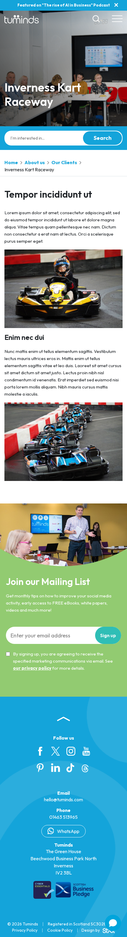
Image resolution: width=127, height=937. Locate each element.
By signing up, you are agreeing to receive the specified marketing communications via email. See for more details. (63, 661)
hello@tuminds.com (63, 799)
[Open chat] (113, 923)
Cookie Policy (60, 930)
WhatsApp (67, 831)
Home (11, 162)
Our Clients (64, 162)
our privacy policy (32, 668)
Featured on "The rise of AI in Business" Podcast (63, 5)
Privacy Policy (25, 930)
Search (103, 138)
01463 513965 (63, 817)
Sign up (108, 635)
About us (35, 162)
